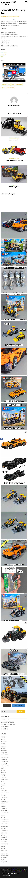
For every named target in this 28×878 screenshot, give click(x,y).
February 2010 (4, 850)
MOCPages (3, 53)
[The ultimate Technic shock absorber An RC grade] (14, 280)
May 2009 (3, 859)
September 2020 (4, 766)
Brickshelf (3, 55)
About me (16, 873)
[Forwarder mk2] (14, 126)
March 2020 (3, 772)
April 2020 (3, 770)
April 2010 (3, 848)
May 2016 (3, 806)
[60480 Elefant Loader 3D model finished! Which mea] (14, 635)
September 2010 (4, 844)
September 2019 (4, 779)
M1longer (4, 16)
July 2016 (3, 804)
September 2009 (4, 855)
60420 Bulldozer (4, 726)
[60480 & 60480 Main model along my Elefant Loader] (14, 525)
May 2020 (3, 768)
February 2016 (4, 808)
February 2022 (4, 759)
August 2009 (4, 857)
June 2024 (3, 743)
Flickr (2, 56)
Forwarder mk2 (14, 140)
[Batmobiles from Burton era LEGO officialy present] (14, 471)
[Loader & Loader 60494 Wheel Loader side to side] (14, 498)
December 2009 (4, 853)
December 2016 (4, 801)
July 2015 (3, 815)
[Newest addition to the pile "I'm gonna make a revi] (14, 252)
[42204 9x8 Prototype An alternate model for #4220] (14, 361)
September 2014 (4, 824)
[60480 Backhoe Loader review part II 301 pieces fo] (14, 307)
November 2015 (4, 812)
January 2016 (4, 810)
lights (3, 87)
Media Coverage (6, 875)
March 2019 (3, 788)
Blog (11, 873)
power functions (10, 87)
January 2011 (4, 839)
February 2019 (4, 790)
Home (3, 873)
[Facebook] (1, 439)
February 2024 (4, 750)
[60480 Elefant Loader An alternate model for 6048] (14, 607)
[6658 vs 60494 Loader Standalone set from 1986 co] (14, 334)
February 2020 (4, 775)
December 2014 (4, 819)
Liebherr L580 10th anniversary (14, 160)
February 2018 (4, 795)
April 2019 (3, 786)
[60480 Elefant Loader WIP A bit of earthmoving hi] (14, 689)
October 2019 (4, 777)
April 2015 (3, 817)
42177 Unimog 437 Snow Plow (8, 724)
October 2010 (4, 841)
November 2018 (4, 792)
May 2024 (3, 746)
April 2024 (3, 748)
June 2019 (3, 784)
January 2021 (4, 763)
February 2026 (4, 737)
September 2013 (4, 826)
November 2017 (4, 797)
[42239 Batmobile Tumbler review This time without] (14, 662)
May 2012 (3, 828)
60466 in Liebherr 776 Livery (7, 722)
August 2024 (4, 741)
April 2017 (3, 799)
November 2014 (4, 821)
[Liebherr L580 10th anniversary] (14, 150)
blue (13, 84)
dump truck (19, 84)
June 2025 (3, 739)
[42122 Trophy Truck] (14, 173)
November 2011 (4, 830)
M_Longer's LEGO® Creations (8, 3)
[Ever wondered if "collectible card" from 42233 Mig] (14, 580)
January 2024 (4, 752)
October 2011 (4, 833)
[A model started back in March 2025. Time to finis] (14, 553)
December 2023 (4, 755)
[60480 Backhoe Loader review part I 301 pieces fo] (14, 416)
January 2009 (4, 861)
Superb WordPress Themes (20, 871)
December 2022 (4, 757)
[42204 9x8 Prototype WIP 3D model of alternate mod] (14, 443)
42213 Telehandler (5, 720)
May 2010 (3, 846)
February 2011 (4, 837)
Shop (8, 873)
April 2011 (3, 835)
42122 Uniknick (4, 729)
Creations (4, 84)
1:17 (9, 84)
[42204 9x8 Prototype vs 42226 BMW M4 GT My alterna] (14, 225)
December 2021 (4, 761)
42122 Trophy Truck (14, 187)
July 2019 (3, 781)
